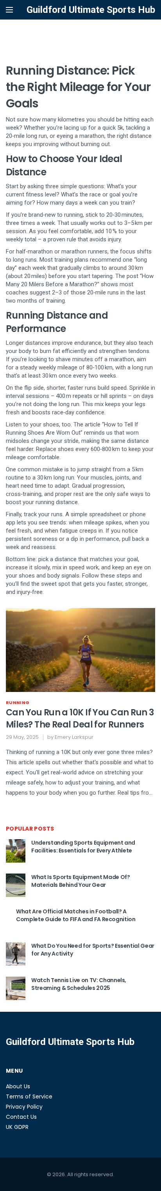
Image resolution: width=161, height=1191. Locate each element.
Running (17, 702)
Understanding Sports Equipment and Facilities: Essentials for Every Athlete (83, 846)
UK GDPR (17, 1127)
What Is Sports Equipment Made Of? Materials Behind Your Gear (80, 881)
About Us (18, 1086)
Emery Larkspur (74, 737)
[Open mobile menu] (9, 10)
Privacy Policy (24, 1107)
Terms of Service (29, 1096)
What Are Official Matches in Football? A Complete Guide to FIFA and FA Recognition (76, 915)
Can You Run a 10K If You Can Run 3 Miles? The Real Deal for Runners (80, 719)
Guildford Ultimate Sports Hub (91, 9)
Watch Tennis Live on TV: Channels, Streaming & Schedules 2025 (78, 984)
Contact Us (21, 1117)
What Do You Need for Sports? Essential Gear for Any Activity (92, 949)
